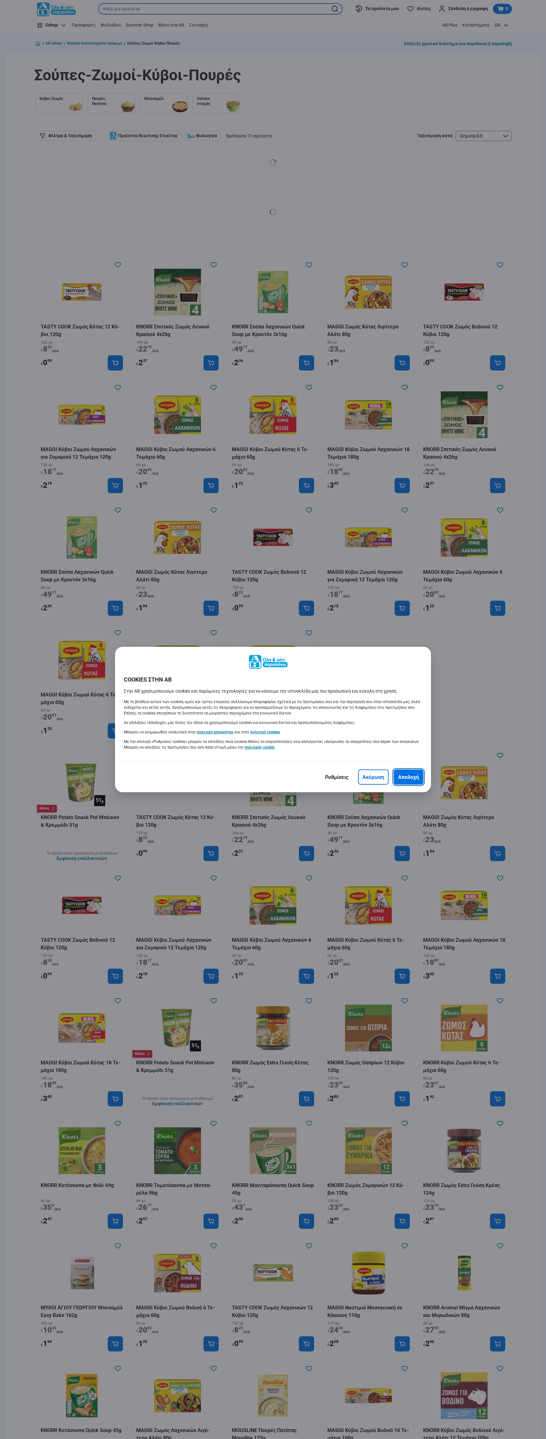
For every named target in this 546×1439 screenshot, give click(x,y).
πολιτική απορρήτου (215, 732)
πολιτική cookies (265, 732)
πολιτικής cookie (259, 747)
